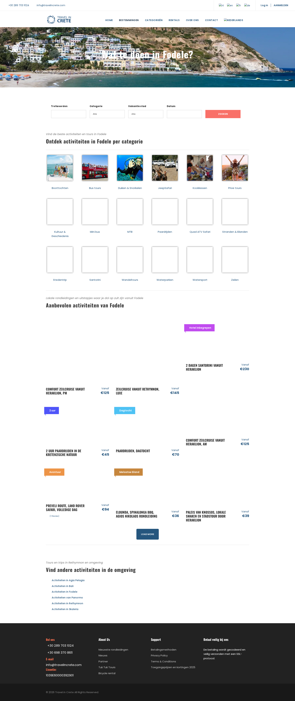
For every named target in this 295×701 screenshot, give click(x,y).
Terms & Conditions (163, 661)
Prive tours (235, 188)
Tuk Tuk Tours (107, 667)
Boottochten (60, 188)
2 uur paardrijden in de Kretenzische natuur (63, 452)
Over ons (192, 20)
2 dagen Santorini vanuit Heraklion (204, 367)
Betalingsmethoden (163, 649)
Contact (211, 20)
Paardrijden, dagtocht (133, 450)
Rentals (174, 20)
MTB (129, 232)
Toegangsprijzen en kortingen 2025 (173, 667)
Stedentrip (60, 280)
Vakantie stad (137, 106)
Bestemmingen (129, 20)
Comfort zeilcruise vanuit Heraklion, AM (205, 442)
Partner (103, 661)
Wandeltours (130, 280)
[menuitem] (233, 21)
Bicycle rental (107, 673)
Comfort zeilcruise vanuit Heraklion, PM (65, 391)
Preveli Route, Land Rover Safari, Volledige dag (65, 507)
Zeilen (235, 280)
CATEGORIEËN (154, 20)
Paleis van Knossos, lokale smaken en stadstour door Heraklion (206, 516)
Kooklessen (200, 188)
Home (109, 20)
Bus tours (95, 188)
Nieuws (103, 655)
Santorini (95, 280)
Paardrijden (165, 232)
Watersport (200, 280)
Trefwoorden (59, 106)
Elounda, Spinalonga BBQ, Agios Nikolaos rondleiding (136, 514)
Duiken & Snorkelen (130, 188)
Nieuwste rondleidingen (113, 649)
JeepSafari (165, 188)
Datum (171, 106)
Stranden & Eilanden (235, 232)
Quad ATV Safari (200, 232)
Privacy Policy (159, 655)
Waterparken (165, 280)
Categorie (96, 106)
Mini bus (95, 232)
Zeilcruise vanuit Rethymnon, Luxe (137, 391)
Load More (147, 534)
